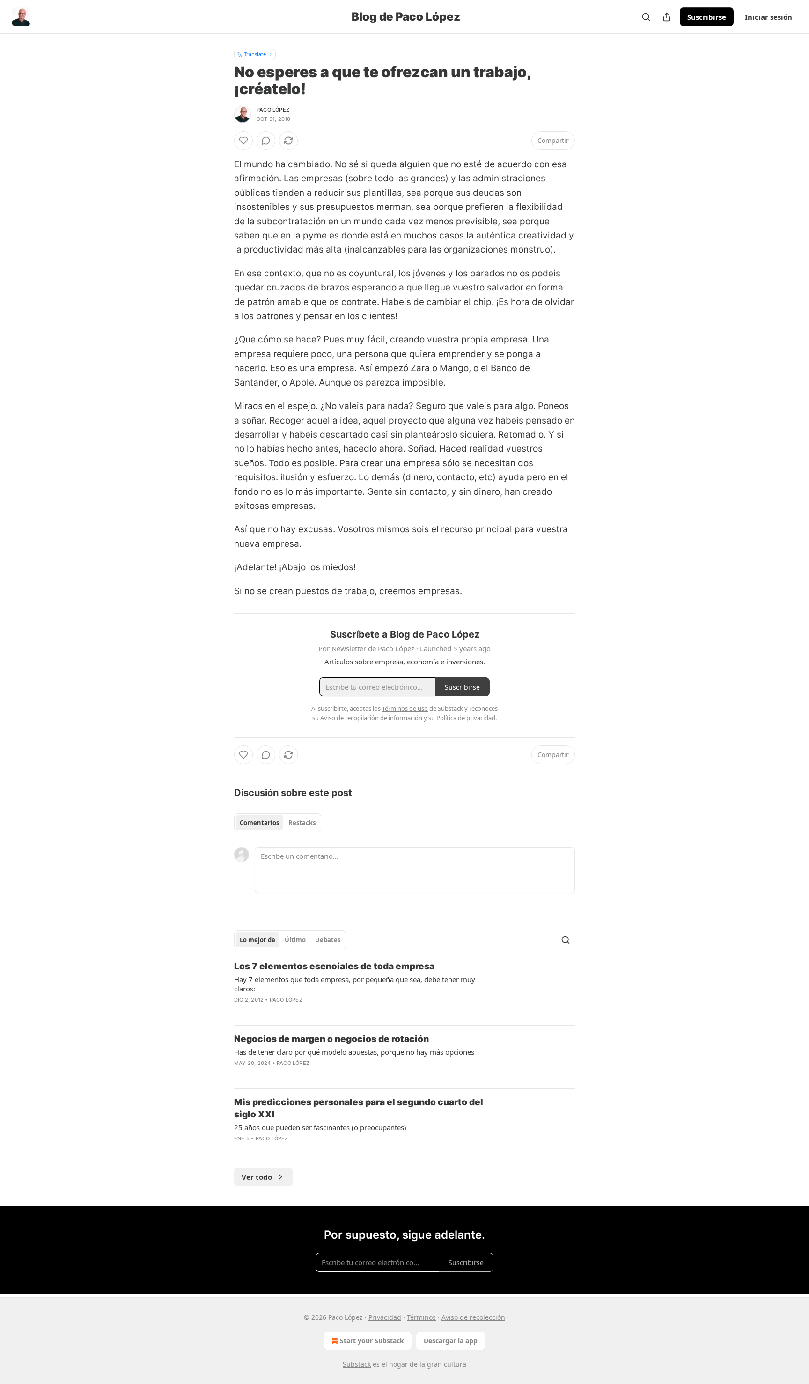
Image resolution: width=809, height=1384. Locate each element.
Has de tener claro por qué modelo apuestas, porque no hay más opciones (354, 1052)
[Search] (646, 16)
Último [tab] (295, 940)
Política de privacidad (465, 718)
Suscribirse (706, 17)
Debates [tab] (327, 940)
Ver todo (257, 1177)
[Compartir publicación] (666, 16)
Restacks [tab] (302, 822)
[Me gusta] (243, 140)
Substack (357, 1364)
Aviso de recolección (473, 1317)
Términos (421, 1317)
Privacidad (384, 1317)
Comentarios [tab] (259, 822)
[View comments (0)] (266, 140)
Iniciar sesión (768, 17)
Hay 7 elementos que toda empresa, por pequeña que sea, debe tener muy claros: (354, 984)
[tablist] (277, 822)
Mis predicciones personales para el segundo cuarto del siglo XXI (358, 1108)
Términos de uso (405, 708)
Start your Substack (372, 1340)
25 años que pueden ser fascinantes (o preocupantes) (320, 1127)
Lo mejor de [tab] (257, 940)
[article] (404, 989)
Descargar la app (451, 1340)
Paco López (273, 109)
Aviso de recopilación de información (371, 718)
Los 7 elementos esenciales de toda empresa (334, 966)
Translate (255, 54)
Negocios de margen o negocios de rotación (331, 1039)
